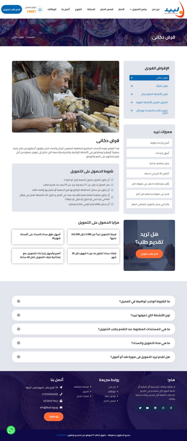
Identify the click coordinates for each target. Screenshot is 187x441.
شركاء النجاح (83, 396)
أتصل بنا (66, 9)
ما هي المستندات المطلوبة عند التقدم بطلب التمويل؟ (134, 329)
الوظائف (51, 9)
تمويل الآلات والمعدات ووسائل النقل (152, 111)
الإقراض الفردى (157, 68)
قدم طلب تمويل (11, 9)
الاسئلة (91, 9)
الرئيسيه (31, 37)
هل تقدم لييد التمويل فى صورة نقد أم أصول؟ (140, 357)
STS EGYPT (62, 435)
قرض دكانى (162, 77)
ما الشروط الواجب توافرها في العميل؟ (144, 301)
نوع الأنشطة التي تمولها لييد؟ (150, 315)
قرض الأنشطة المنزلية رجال (154, 94)
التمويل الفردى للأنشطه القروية (152, 102)
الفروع (78, 9)
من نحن (156, 9)
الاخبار (121, 9)
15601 (31, 11)
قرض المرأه (162, 86)
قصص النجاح (106, 9)
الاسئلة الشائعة (81, 387)
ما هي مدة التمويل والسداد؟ (150, 343)
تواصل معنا (110, 396)
